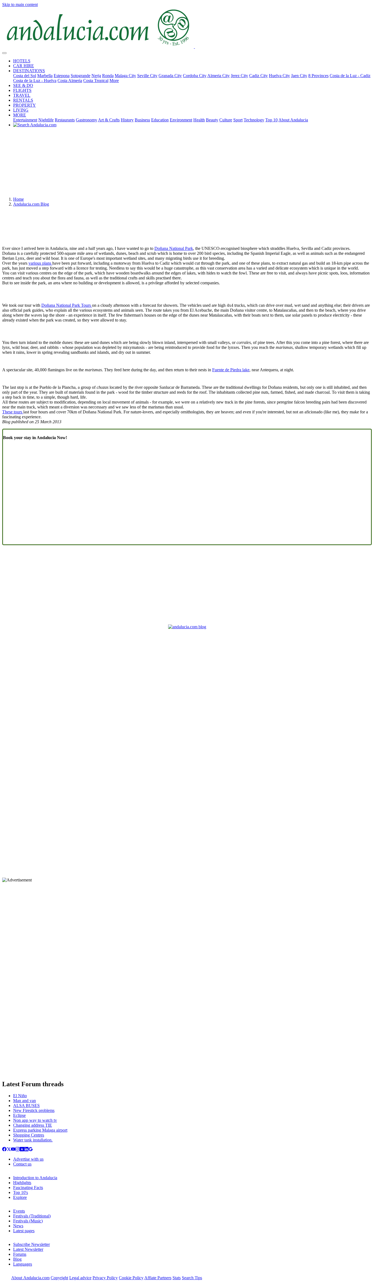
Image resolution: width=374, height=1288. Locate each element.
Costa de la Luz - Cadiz (350, 75)
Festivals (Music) (28, 1221)
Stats (176, 1277)
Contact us (22, 1164)
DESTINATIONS (29, 70)
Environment (181, 120)
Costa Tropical (95, 80)
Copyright (59, 1277)
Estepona (62, 75)
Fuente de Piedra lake (230, 369)
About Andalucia (293, 120)
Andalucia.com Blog (31, 204)
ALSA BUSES (26, 1105)
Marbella (45, 75)
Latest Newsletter (28, 1249)
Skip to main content (20, 4)
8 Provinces (318, 75)
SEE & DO (23, 85)
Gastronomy (86, 120)
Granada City (170, 75)
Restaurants (65, 120)
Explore (20, 1197)
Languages (22, 1264)
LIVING (20, 110)
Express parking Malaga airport (40, 1130)
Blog (17, 1259)
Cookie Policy (131, 1277)
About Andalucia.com (30, 1277)
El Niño (20, 1095)
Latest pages (23, 1230)
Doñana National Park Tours (66, 305)
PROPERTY (24, 105)
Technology (254, 120)
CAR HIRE (23, 65)
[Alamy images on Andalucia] (22, 1149)
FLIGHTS (22, 90)
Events (19, 1211)
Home (18, 199)
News (18, 1225)
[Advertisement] (187, 164)
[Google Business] (30, 1149)
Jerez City (239, 75)
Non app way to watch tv (35, 1120)
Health (199, 120)
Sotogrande (80, 75)
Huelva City (279, 75)
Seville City (147, 75)
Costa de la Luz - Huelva (34, 80)
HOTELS (21, 61)
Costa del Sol (24, 75)
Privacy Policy (105, 1277)
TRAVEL (21, 95)
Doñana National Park (173, 248)
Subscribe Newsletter (31, 1244)
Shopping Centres (28, 1135)
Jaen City (299, 75)
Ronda (108, 75)
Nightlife (46, 120)
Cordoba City (194, 75)
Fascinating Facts (28, 1187)
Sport (238, 120)
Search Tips (192, 1277)
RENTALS (23, 100)
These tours (12, 412)
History (127, 120)
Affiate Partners (157, 1277)
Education (160, 120)
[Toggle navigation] (4, 53)
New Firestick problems (33, 1110)
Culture (225, 120)
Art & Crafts (109, 120)
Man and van (24, 1100)
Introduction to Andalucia (35, 1177)
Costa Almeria (69, 80)
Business (142, 120)
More (114, 80)
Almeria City (218, 75)
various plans (40, 263)
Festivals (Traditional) (32, 1216)
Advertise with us (28, 1159)
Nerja (96, 75)
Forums (19, 1254)
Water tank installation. (33, 1140)
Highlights (22, 1182)
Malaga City (125, 75)
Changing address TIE (32, 1125)
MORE (19, 115)
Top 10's (20, 1192)
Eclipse (19, 1115)
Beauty (212, 120)
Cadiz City (258, 75)
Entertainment (25, 120)
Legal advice (80, 1277)
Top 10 (271, 120)
